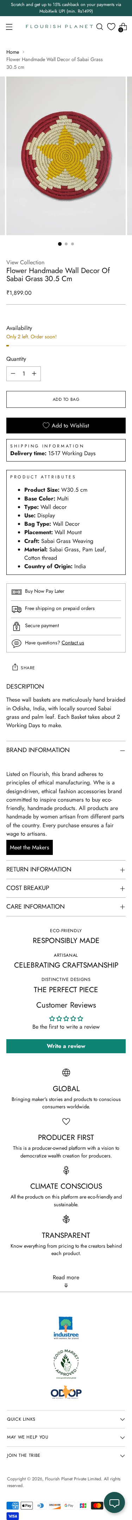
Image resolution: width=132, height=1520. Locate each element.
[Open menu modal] (9, 27)
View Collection (25, 262)
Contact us (73, 642)
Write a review (66, 1046)
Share (28, 668)
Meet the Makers (29, 847)
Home (12, 51)
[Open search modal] (99, 27)
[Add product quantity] (34, 374)
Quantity (16, 359)
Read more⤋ (66, 1281)
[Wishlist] (111, 26)
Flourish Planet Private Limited (73, 1479)
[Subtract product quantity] (13, 374)
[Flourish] (59, 26)
